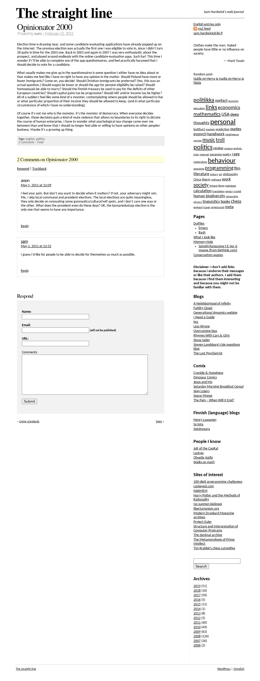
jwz (195, 322)
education (199, 108)
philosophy (230, 174)
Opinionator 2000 (44, 26)
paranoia (216, 154)
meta (229, 207)
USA (225, 114)
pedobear (230, 186)
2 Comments (26, 142)
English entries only (207, 24)
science (228, 148)
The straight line (64, 12)
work (226, 179)
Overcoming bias (205, 331)
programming (219, 168)
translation (218, 191)
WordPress (224, 669)
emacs (229, 191)
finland (213, 186)
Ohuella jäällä (203, 457)
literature (201, 174)
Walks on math (204, 462)
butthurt (199, 129)
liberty (206, 179)
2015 (197, 604)
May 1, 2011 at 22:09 (36, 185)
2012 (197, 618)
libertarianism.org (206, 508)
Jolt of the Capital (205, 448)
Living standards (29, 421)
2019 (197, 586)
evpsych (199, 134)
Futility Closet (203, 308)
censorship (232, 196)
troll (220, 140)
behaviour (222, 161)
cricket (237, 191)
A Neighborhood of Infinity (212, 303)
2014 (197, 609)
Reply (25, 226)
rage (236, 154)
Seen (159, 421)
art (220, 174)
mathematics (207, 114)
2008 (197, 636)
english (30, 139)
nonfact (221, 101)
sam (37, 33)
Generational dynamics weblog (215, 312)
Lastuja (198, 453)
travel (206, 207)
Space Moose (202, 395)
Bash (202, 232)
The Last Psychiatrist (207, 353)
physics (197, 202)
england (198, 207)
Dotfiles (198, 223)
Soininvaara (201, 429)
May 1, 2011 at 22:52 (36, 246)
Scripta (198, 424)
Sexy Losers (201, 391)
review (218, 148)
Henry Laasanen (204, 420)
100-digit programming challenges (217, 482)
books (225, 202)
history (214, 174)
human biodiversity (209, 196)
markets (210, 129)
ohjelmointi (217, 207)
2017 (197, 595)
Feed (40, 142)
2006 (197, 645)
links (211, 108)
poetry (226, 154)
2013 (197, 613)
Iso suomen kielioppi (207, 504)
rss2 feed (204, 28)
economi (233, 101)
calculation (202, 191)
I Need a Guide (204, 317)
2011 (197, 622)
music (208, 140)
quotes (235, 129)
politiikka (203, 100)
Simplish (239, 669)
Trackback (39, 169)
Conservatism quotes (208, 255)
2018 (197, 590)
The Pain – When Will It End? (213, 400)
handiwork (215, 134)
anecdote (198, 169)
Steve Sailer (201, 340)
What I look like (204, 237)
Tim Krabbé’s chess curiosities (214, 548)
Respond (23, 169)
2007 (197, 641)
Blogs (221, 186)
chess (236, 201)
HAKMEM (200, 491)
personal (223, 122)
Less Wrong (201, 326)
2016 (197, 600)
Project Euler (202, 522)
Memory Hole (203, 242)
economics (229, 107)
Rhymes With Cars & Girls (211, 335)
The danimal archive (207, 535)
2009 (197, 632)
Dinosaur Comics (205, 377)
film (237, 169)
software (216, 179)
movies (197, 140)
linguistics (211, 202)
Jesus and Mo (202, 382)
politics (40, 139)
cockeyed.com (203, 486)
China (197, 179)
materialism (200, 162)
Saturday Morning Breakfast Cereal (218, 386)
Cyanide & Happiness (208, 373)
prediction (223, 129)
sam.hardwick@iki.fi (207, 33)
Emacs (203, 228)
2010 (197, 627)
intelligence (232, 134)
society (201, 185)
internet (204, 154)
